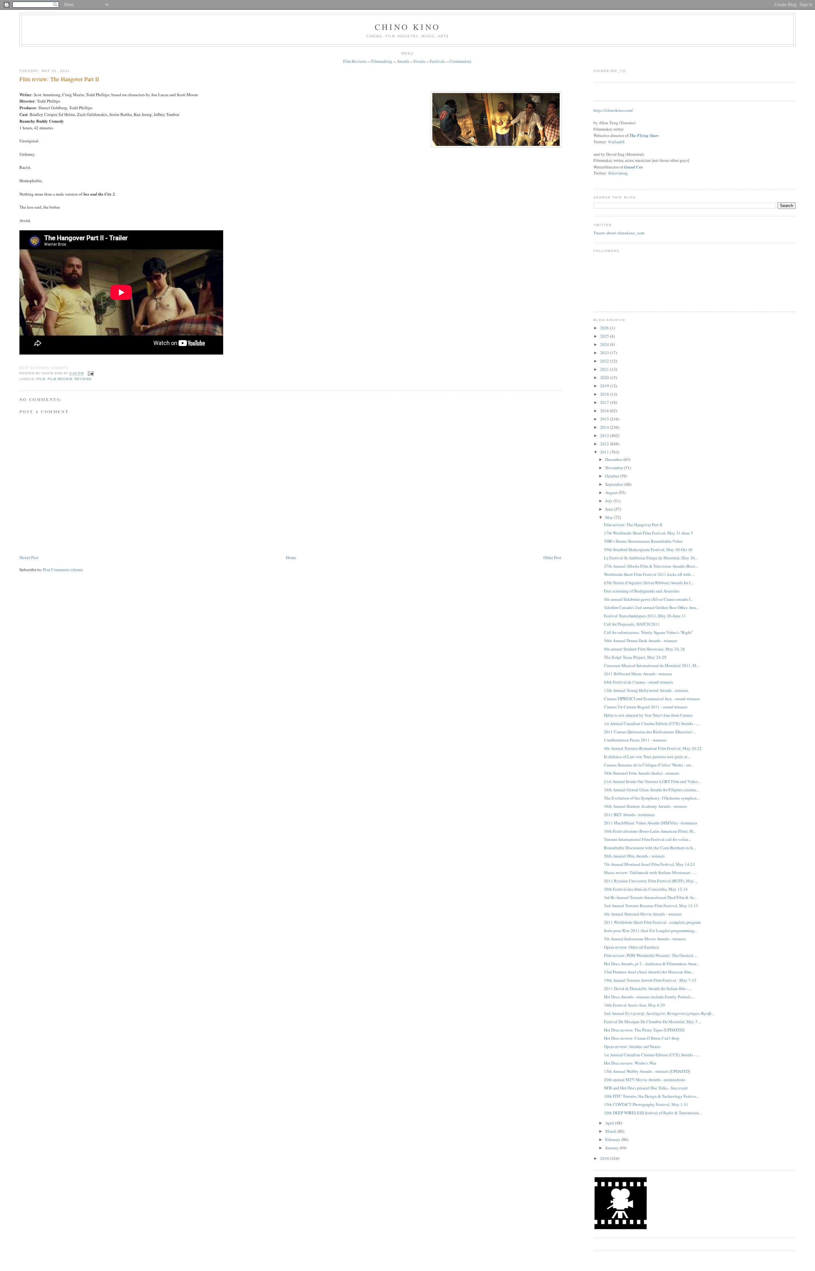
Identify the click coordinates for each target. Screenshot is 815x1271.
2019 (605, 386)
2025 (605, 336)
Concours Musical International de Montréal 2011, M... (651, 665)
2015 (605, 419)
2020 (605, 377)
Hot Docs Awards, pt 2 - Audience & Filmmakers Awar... (651, 963)
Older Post (552, 557)
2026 (605, 328)
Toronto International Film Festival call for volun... (647, 839)
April (610, 1123)
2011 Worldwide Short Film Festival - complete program (652, 922)
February (613, 1139)
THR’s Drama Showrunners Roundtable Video (643, 541)
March (611, 1131)
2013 (605, 435)
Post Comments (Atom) (63, 569)
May (609, 517)
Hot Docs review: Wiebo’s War (630, 1063)
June (609, 509)
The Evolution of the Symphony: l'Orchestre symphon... (652, 798)
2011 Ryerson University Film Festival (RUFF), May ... (651, 881)
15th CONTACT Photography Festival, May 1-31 (646, 1104)
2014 (605, 427)
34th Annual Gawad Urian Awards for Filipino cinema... (651, 790)
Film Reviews (355, 61)
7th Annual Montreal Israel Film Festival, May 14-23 (649, 864)
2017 (605, 402)
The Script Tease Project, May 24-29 (635, 657)
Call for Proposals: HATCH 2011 (632, 624)
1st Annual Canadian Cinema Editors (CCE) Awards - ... (651, 723)
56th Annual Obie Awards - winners (634, 856)
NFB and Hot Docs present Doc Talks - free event (646, 1088)
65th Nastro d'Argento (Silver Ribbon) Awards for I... (648, 582)
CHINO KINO (407, 26)
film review (60, 379)
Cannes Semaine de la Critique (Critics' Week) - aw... (648, 765)
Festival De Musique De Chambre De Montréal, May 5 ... (652, 1021)
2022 (605, 361)
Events (419, 61)
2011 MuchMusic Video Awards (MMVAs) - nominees (650, 823)
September (614, 484)
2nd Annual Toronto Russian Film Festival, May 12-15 (651, 905)
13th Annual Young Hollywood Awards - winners (646, 690)
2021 (605, 369)
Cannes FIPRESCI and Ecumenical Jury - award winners (652, 698)
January (612, 1148)
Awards (403, 61)
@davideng (618, 173)
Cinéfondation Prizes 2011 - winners (635, 740)
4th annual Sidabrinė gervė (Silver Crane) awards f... (648, 599)
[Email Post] (90, 373)
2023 (605, 352)
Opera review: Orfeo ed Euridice (631, 947)
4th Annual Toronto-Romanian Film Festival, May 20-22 (653, 748)
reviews (83, 379)
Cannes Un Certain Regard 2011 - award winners (645, 707)
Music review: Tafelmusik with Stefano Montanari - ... (650, 872)
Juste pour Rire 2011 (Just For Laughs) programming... (650, 930)
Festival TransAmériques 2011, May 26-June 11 (645, 616)
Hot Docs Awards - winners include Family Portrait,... (649, 997)
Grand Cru (633, 167)
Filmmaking (381, 61)
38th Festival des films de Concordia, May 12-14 (646, 889)
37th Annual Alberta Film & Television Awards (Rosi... (651, 566)
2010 (605, 1158)
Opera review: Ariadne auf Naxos (632, 1046)
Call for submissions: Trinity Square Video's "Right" (648, 632)
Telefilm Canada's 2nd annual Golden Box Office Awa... (651, 607)
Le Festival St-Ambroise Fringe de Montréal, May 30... (651, 558)
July (609, 501)
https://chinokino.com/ (613, 110)
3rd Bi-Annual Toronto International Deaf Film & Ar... (650, 897)
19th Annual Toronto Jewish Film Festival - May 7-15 (650, 980)
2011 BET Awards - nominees (629, 814)
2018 (605, 394)
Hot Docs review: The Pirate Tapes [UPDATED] (644, 1030)
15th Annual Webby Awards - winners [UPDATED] (647, 1071)
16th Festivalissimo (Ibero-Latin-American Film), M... (650, 831)
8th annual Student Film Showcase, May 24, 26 (644, 649)
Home (291, 557)
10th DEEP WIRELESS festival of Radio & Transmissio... (653, 1113)
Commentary (461, 61)
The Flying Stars (644, 135)
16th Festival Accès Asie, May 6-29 (634, 1005)
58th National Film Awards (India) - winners (641, 773)
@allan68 (616, 142)
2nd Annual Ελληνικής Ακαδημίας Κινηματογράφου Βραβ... (659, 1013)
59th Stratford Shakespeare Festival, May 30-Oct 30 (648, 549)
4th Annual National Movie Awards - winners (643, 914)
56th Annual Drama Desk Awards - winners (640, 640)
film (41, 379)
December (614, 459)
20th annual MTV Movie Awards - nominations (644, 1079)
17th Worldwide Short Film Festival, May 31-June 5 (648, 533)
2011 (605, 452)
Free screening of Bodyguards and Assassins (641, 591)
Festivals (437, 61)
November (614, 467)
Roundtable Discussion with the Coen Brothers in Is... (650, 848)
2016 (605, 410)
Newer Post (29, 557)
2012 (605, 444)
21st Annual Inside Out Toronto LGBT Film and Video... (652, 781)
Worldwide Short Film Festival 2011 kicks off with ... (649, 574)
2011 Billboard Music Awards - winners (638, 674)
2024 (605, 344)
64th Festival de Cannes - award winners (638, 682)
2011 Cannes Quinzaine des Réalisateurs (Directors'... (649, 732)
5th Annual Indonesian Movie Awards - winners (645, 939)
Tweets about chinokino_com (618, 233)
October (612, 476)
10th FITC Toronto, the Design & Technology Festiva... (651, 1096)
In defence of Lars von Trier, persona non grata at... (647, 756)
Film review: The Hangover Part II (59, 79)
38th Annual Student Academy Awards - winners (645, 806)
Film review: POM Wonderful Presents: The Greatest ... (650, 955)
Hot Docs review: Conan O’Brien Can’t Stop (641, 1038)
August (612, 492)
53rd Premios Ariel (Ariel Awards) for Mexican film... (649, 972)
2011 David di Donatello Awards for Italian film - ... (647, 988)
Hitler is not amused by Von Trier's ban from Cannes (648, 715)
